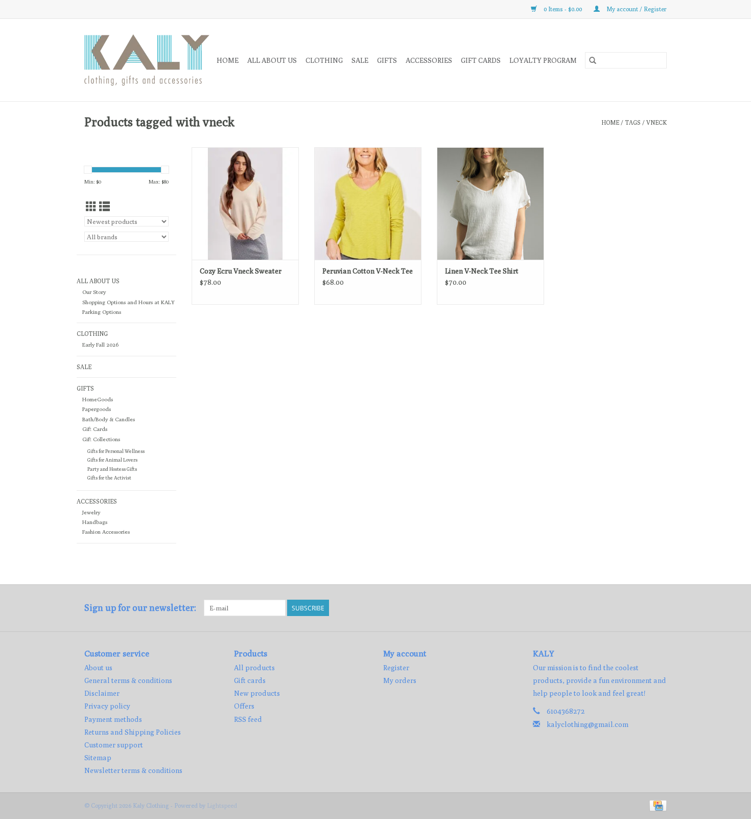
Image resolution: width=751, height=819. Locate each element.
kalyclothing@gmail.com (587, 724)
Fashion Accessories (106, 532)
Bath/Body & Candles (108, 419)
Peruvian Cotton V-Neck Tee (367, 271)
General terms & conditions (128, 680)
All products (254, 668)
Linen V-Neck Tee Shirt (482, 271)
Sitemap (97, 758)
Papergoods (96, 409)
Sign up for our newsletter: (140, 607)
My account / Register (636, 9)
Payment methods (113, 719)
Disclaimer (102, 693)
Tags (633, 122)
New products (257, 693)
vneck (656, 122)
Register (396, 668)
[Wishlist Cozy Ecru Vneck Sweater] (245, 203)
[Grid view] (91, 206)
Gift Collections (101, 439)
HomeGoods (97, 399)
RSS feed (248, 719)
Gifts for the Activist (109, 478)
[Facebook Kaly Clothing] (640, 608)
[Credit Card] (656, 805)
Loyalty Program (543, 60)
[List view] (104, 206)
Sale (359, 60)
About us (98, 668)
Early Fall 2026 (100, 345)
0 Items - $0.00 (562, 9)
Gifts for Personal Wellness (116, 451)
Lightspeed (222, 805)
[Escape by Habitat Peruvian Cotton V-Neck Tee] (367, 203)
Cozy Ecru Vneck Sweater (240, 271)
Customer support (113, 745)
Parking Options (101, 312)
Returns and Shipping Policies (132, 732)
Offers (244, 706)
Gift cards (481, 60)
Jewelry (91, 512)
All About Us (272, 60)
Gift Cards (94, 429)
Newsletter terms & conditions (133, 770)
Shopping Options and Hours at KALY (128, 302)
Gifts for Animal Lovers (112, 460)
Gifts (387, 60)
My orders (399, 680)
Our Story (94, 292)
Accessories (429, 60)
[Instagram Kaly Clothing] (658, 608)
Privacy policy (107, 706)
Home (228, 60)
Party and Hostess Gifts (112, 469)
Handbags (94, 522)
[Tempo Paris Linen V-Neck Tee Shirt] (490, 203)
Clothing (324, 60)
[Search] (592, 60)
